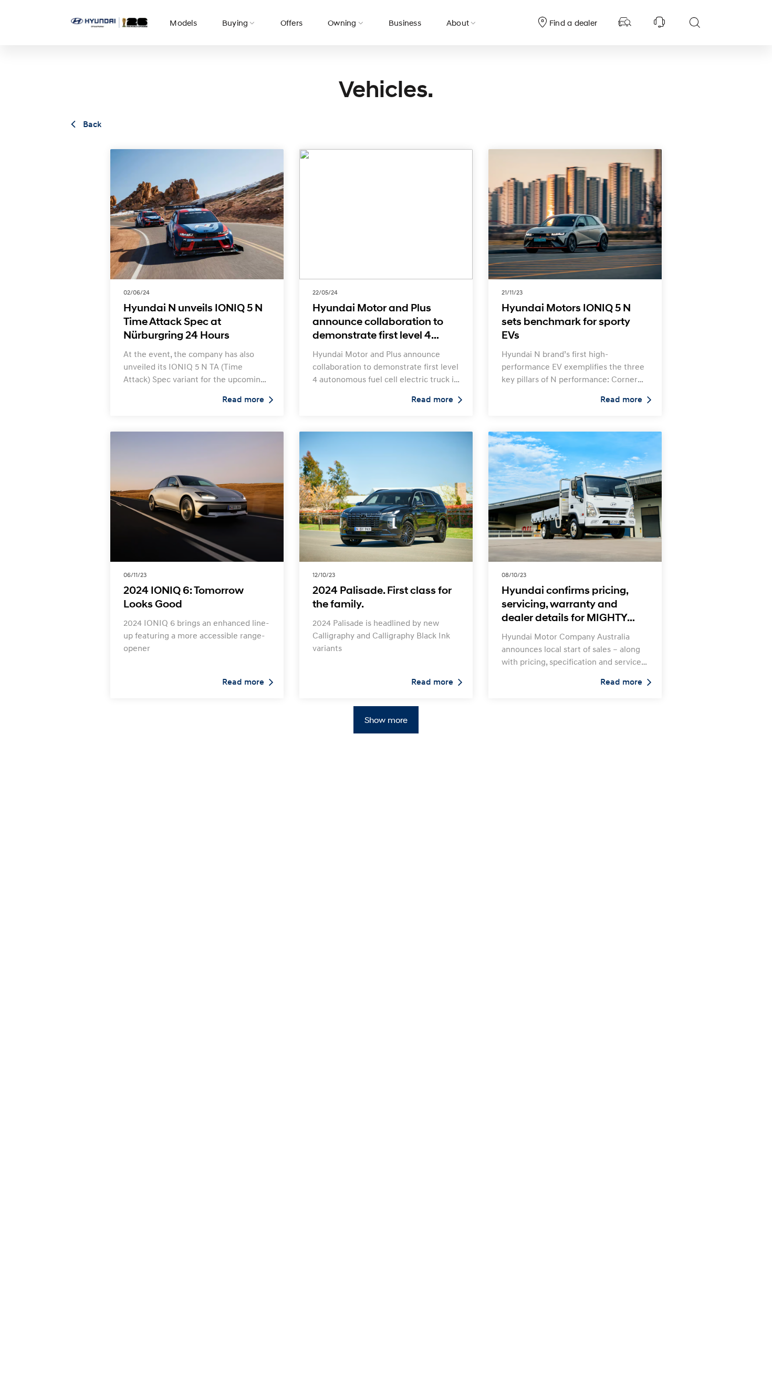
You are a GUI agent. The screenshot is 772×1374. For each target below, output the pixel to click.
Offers (291, 22)
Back (91, 124)
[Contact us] (660, 23)
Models (183, 22)
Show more (386, 720)
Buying (235, 22)
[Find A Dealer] (625, 23)
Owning (342, 22)
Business (405, 22)
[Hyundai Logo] (109, 22)
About (457, 22)
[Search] (694, 23)
